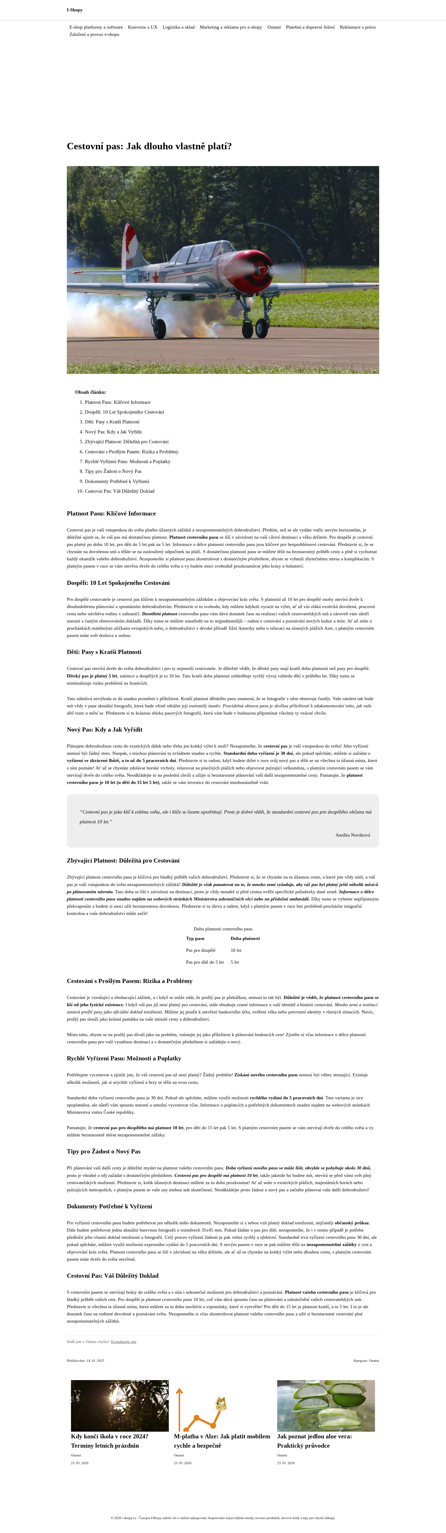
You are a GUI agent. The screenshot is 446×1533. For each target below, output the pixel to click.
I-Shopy (75, 9)
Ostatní (274, 27)
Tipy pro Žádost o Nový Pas (113, 471)
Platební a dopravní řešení (310, 27)
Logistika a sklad (179, 27)
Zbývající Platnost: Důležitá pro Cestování (127, 441)
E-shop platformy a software (96, 27)
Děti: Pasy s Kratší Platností (112, 421)
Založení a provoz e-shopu (94, 34)
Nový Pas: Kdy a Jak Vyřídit (113, 432)
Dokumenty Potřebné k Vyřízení (117, 481)
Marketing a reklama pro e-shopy (231, 27)
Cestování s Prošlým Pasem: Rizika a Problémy (132, 451)
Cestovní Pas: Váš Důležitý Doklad (120, 491)
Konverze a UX (142, 27)
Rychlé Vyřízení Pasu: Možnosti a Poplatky (128, 461)
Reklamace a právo (358, 27)
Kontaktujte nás (123, 1341)
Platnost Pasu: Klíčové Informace (117, 402)
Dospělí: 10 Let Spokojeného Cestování (124, 412)
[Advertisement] (223, 76)
